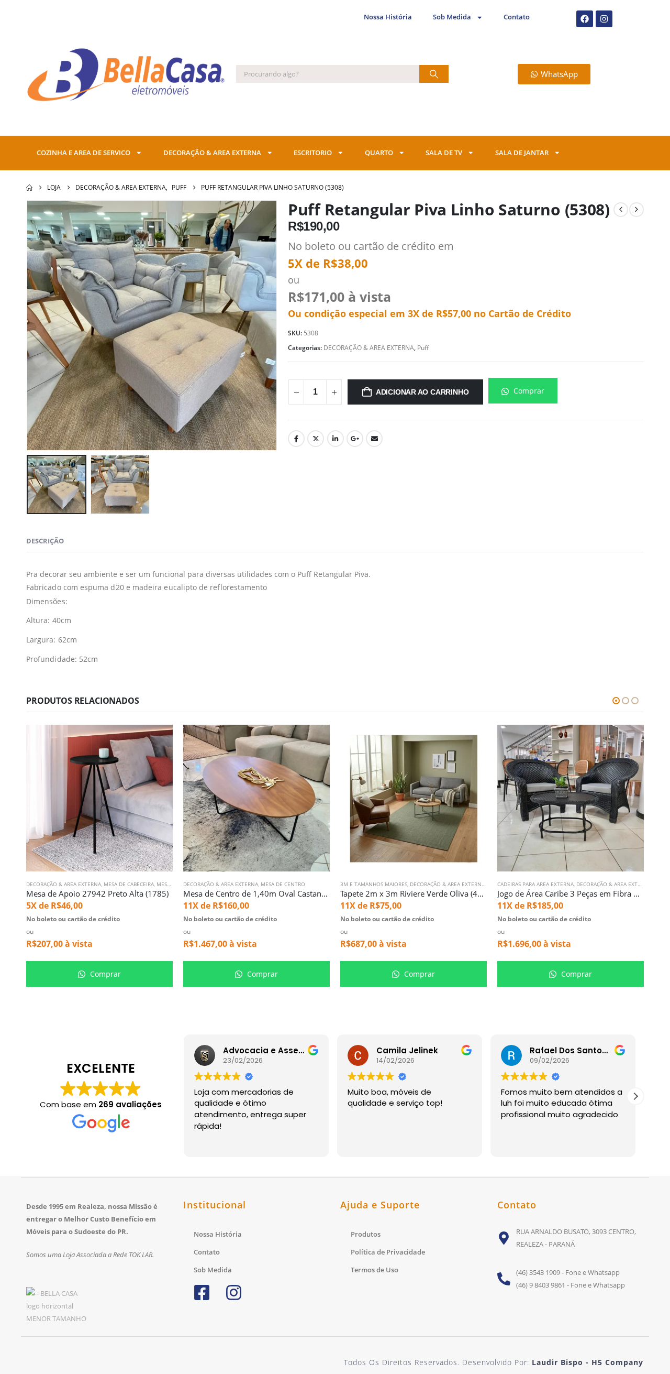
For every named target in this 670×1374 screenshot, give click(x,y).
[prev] (620, 209)
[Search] (434, 74)
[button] (42, 325)
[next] (636, 209)
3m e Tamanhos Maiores (373, 884)
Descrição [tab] (45, 541)
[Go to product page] (99, 798)
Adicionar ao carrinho (422, 392)
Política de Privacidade (388, 1252)
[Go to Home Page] (29, 187)
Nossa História (388, 17)
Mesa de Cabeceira (129, 884)
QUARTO (379, 152)
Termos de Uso (374, 1269)
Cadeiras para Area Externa (535, 884)
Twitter (315, 438)
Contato (517, 17)
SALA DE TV (444, 152)
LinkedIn (335, 438)
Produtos (366, 1234)
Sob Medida (452, 17)
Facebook (296, 438)
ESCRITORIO (313, 152)
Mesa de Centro (283, 884)
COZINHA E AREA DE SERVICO (83, 152)
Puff (423, 347)
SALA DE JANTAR (522, 152)
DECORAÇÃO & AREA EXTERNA (212, 152)
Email (374, 438)
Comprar (527, 391)
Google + (355, 438)
